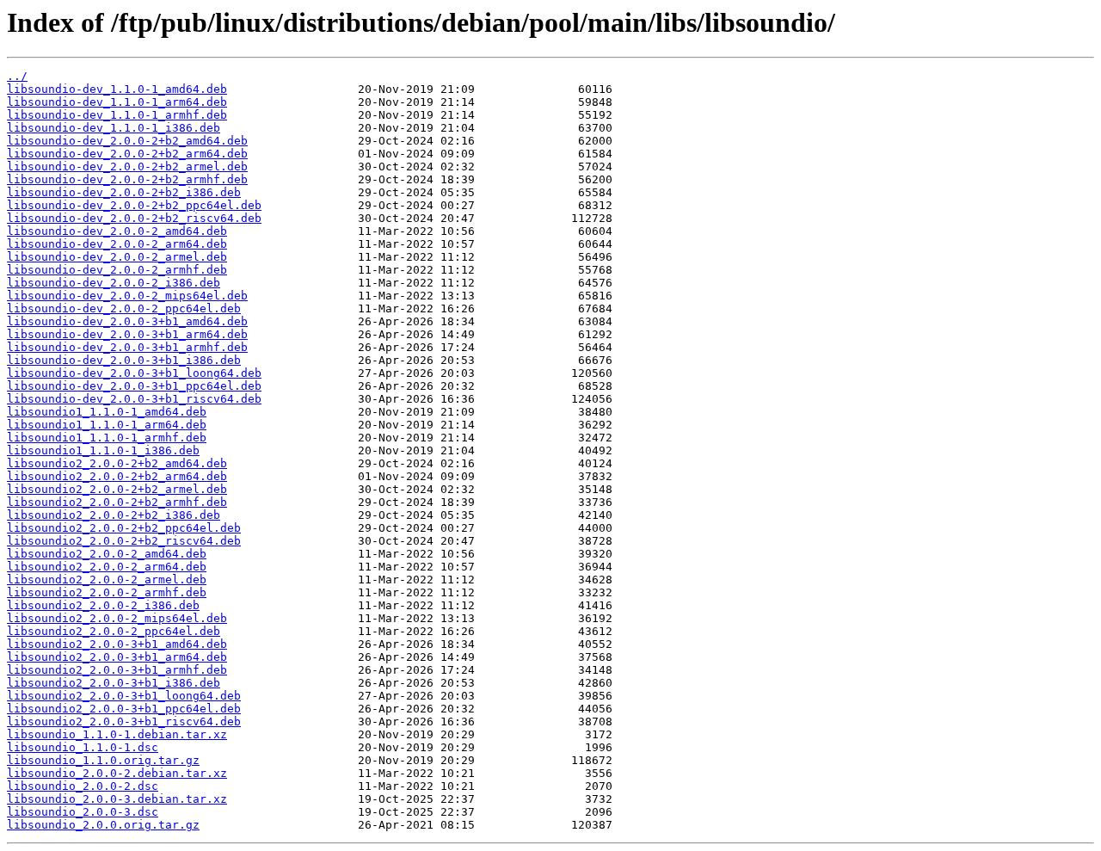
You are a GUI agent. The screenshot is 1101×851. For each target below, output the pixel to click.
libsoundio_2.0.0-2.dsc (82, 786)
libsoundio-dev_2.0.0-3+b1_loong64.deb (134, 373)
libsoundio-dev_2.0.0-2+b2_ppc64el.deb (134, 205)
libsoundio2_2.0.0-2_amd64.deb (106, 553)
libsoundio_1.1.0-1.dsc (82, 747)
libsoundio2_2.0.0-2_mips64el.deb (117, 618)
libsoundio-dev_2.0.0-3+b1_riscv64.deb (134, 398)
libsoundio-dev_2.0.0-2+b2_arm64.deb (127, 153)
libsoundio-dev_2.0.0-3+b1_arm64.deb (127, 334)
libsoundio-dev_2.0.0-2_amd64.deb (117, 231)
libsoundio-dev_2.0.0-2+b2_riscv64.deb (134, 218)
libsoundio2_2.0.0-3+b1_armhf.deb (117, 669)
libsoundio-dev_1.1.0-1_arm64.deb (117, 102)
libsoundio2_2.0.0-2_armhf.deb (106, 592)
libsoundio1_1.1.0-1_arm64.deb (106, 424)
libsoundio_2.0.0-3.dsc (82, 811)
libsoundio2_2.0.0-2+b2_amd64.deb (117, 463)
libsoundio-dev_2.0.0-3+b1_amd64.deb (127, 321)
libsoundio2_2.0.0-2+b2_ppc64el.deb (124, 527)
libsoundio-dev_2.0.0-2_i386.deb (113, 282)
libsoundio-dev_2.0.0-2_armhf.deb (117, 269)
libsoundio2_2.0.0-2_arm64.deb (106, 566)
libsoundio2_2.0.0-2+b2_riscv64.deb (124, 540)
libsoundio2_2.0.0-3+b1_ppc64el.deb (124, 708)
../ (17, 76)
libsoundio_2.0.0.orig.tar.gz (103, 824)
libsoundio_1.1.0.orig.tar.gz (103, 760)
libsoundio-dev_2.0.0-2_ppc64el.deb (124, 308)
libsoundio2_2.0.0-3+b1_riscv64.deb (124, 721)
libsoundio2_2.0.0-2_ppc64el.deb (113, 631)
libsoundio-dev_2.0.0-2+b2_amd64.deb (127, 140)
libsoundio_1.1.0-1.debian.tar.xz (117, 734)
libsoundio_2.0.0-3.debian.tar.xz (117, 798)
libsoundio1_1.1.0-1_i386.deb (103, 450)
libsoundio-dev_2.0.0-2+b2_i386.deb (124, 192)
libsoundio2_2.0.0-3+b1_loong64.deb (124, 695)
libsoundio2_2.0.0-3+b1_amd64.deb (117, 644)
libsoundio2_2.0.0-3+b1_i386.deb (113, 682)
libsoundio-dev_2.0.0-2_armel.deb (117, 256)
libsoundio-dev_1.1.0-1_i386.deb (113, 127)
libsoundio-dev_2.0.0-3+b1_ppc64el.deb (134, 385)
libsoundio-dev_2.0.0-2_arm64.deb (117, 243)
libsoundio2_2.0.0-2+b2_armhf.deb (117, 502)
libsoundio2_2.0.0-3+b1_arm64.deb (117, 657)
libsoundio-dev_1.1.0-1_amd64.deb (117, 89)
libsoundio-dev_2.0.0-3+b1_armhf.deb (127, 347)
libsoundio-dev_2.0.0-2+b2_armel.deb (127, 166)
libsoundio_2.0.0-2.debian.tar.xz (117, 773)
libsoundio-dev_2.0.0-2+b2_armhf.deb (127, 179)
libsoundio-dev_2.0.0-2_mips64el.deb (127, 295)
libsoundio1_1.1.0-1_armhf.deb (106, 437)
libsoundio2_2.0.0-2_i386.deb (103, 605)
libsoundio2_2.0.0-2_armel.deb (106, 579)
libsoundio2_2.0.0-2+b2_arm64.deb (117, 476)
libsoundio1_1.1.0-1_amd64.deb (106, 411)
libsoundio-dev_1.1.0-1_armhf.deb (117, 114)
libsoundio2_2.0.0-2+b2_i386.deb (113, 515)
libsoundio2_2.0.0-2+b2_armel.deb (117, 489)
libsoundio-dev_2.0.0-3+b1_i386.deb (124, 360)
